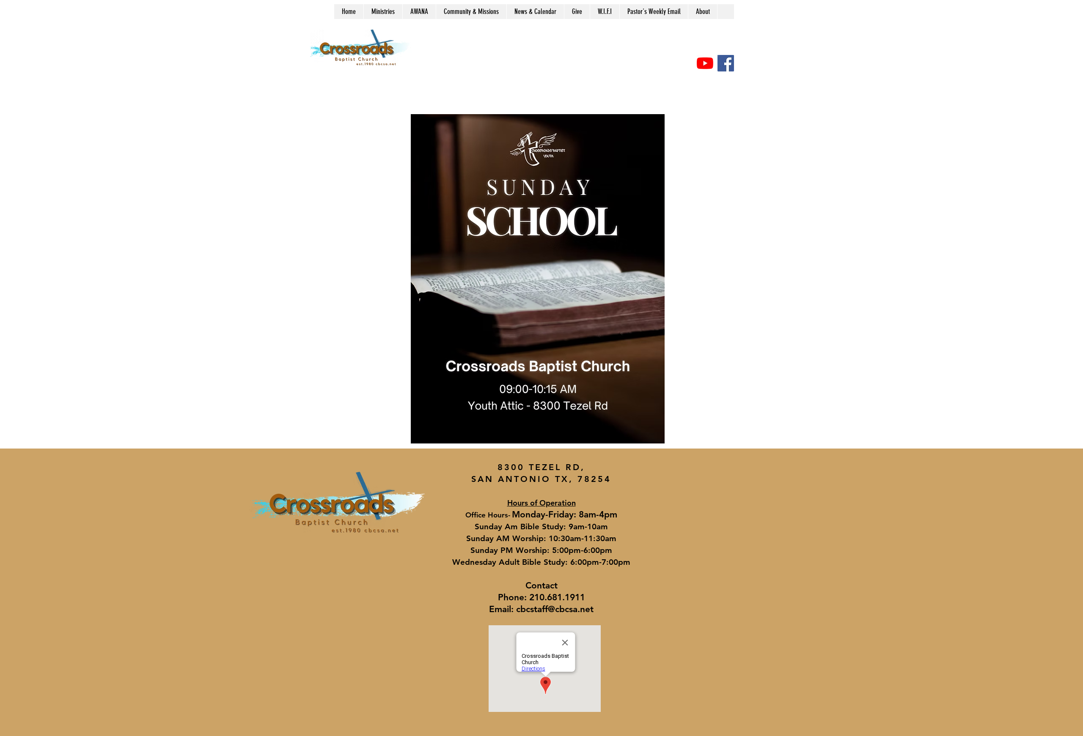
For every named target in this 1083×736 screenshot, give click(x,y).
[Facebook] (725, 63)
